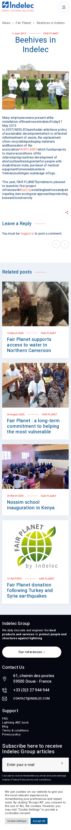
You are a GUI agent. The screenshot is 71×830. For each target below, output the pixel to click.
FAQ (5, 718)
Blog (5, 726)
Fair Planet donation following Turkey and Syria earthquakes (30, 590)
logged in (27, 233)
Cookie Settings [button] (16, 820)
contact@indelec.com (31, 698)
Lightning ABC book (15, 722)
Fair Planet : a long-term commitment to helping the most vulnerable (33, 426)
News (6, 23)
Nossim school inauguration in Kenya (31, 505)
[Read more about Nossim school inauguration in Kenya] (35, 466)
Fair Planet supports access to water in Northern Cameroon (29, 345)
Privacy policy (11, 734)
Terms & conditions (15, 730)
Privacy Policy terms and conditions (31, 779)
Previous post (56, 244)
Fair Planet (23, 23)
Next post (65, 244)
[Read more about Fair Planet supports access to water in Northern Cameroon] (35, 304)
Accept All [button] (39, 820)
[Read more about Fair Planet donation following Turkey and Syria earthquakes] (35, 546)
